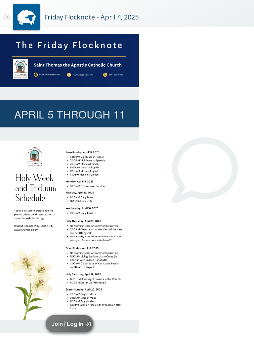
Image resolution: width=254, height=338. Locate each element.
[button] (70, 323)
